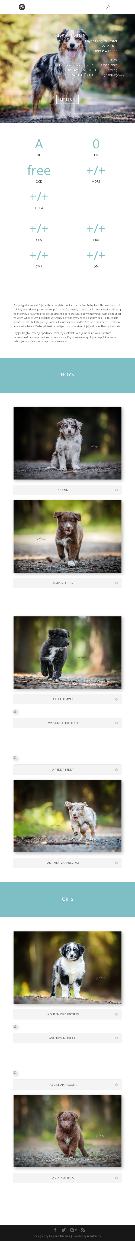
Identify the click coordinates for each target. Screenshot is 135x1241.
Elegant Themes (59, 1236)
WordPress (94, 1236)
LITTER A (67, 99)
